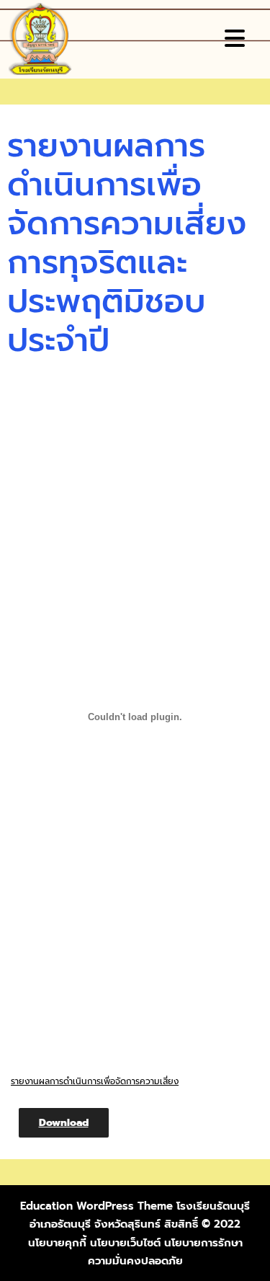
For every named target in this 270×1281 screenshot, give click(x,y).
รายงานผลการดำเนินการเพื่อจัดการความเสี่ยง (95, 1081)
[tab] (236, 38)
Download (64, 1122)
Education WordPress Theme (96, 1206)
